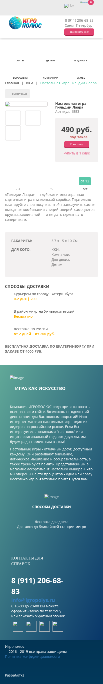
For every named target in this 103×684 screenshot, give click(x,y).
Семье (81, 77)
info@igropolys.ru (33, 600)
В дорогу (81, 60)
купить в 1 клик (77, 153)
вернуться (19, 93)
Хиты (20, 60)
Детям (50, 60)
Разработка (15, 675)
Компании (50, 77)
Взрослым (20, 77)
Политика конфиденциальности (32, 656)
